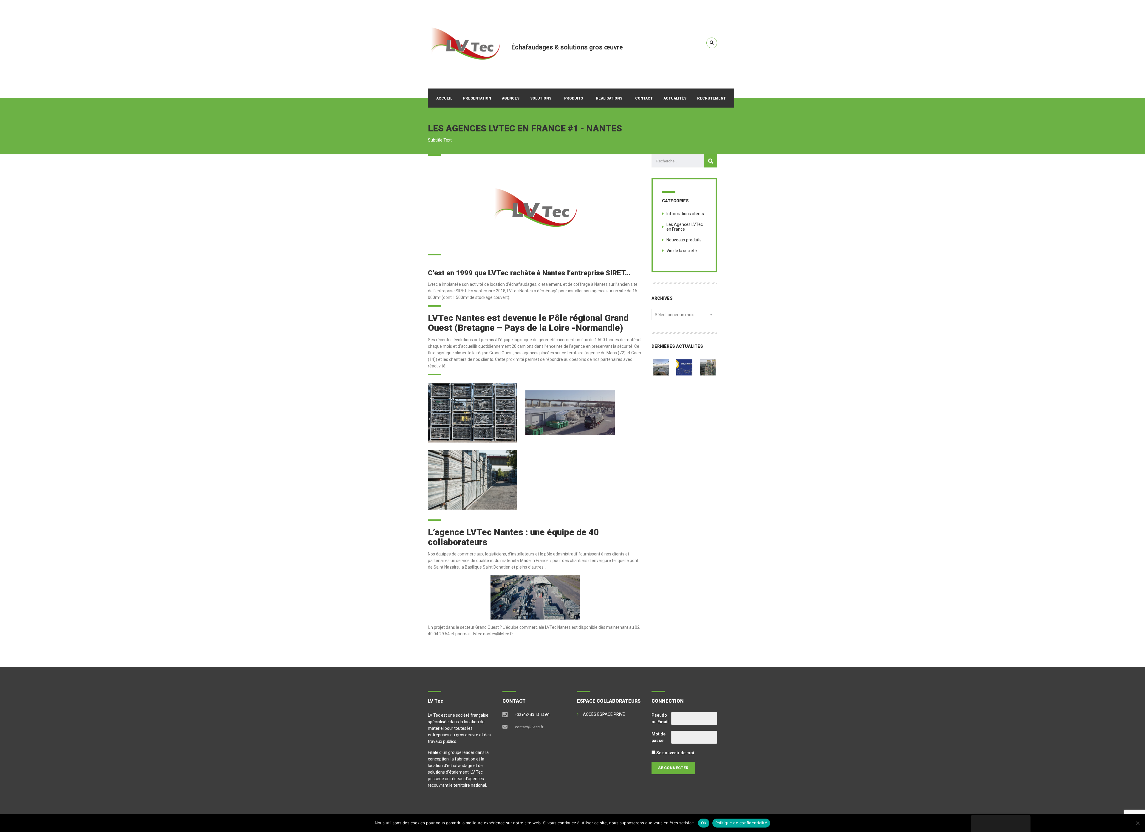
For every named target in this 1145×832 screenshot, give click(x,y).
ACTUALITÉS (674, 98)
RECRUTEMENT (711, 98)
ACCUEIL (444, 98)
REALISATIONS (609, 98)
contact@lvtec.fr (529, 727)
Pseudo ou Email (660, 718)
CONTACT (644, 98)
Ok (703, 822)
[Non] (1138, 823)
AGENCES (510, 98)
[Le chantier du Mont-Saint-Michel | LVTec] (661, 365)
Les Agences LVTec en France (684, 227)
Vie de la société (681, 250)
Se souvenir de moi (674, 752)
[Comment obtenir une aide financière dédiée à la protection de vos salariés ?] (684, 365)
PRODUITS (573, 98)
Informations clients (685, 213)
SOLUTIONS (540, 98)
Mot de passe (659, 737)
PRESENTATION (477, 98)
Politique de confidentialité (741, 822)
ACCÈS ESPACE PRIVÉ (604, 714)
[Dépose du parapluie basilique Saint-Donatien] (707, 365)
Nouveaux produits (684, 240)
